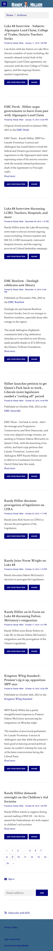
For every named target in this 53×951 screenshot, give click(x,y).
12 (32, 856)
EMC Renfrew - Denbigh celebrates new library (21, 283)
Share (34, 82)
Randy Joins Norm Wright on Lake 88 (25, 562)
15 (7, 863)
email (17, 939)
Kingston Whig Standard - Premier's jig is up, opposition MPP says (25, 680)
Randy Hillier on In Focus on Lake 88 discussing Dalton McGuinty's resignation (24, 616)
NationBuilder (22, 945)
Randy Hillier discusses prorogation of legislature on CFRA (24, 505)
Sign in (11, 878)
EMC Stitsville (12, 411)
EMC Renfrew (16, 302)
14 (45, 856)
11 (25, 856)
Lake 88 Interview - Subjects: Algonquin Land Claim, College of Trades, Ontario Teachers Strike (26, 32)
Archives (22, 15)
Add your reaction (16, 82)
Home (9, 15)
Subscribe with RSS (19, 913)
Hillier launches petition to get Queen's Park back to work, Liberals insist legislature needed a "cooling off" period (25, 389)
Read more (9, 176)
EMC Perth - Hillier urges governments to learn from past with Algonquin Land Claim (26, 111)
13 (38, 856)
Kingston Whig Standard (18, 699)
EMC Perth (23, 130)
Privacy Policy (11, 927)
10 (18, 856)
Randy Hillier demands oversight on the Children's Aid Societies (26, 797)
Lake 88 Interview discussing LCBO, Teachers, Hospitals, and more (26, 212)
